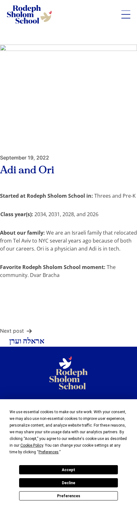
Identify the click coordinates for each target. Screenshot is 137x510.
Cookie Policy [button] (31, 445)
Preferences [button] (49, 452)
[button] (125, 14)
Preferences (68, 496)
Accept (68, 470)
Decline (68, 483)
